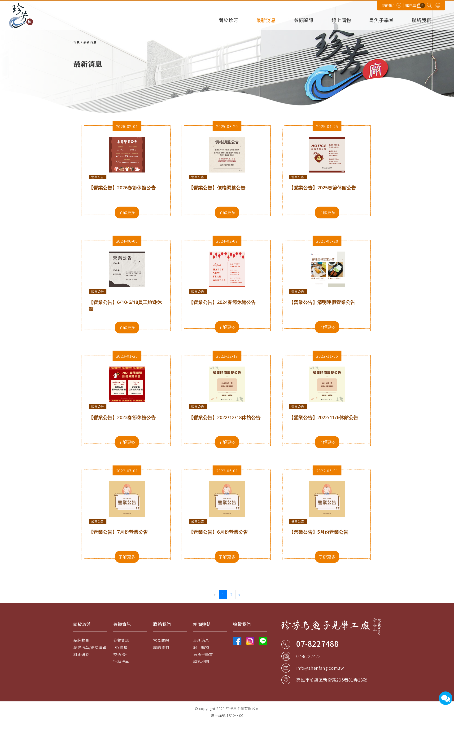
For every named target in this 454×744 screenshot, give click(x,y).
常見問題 (161, 640)
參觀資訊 (304, 20)
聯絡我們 (421, 20)
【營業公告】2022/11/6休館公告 (323, 417)
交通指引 (121, 654)
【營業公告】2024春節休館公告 (222, 302)
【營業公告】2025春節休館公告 (322, 187)
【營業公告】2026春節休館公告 (122, 187)
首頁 (76, 42)
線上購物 (341, 20)
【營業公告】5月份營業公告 (318, 532)
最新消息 (266, 20)
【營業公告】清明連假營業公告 (322, 302)
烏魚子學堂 (381, 20)
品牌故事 (81, 640)
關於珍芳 (228, 20)
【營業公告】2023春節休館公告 (122, 417)
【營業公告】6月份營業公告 (218, 532)
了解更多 (126, 212)
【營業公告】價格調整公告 (217, 187)
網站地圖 (201, 661)
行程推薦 (121, 661)
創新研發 (81, 654)
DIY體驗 (120, 647)
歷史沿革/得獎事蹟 (90, 647)
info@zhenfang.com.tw (320, 668)
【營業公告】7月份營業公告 (118, 532)
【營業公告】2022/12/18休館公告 (225, 417)
